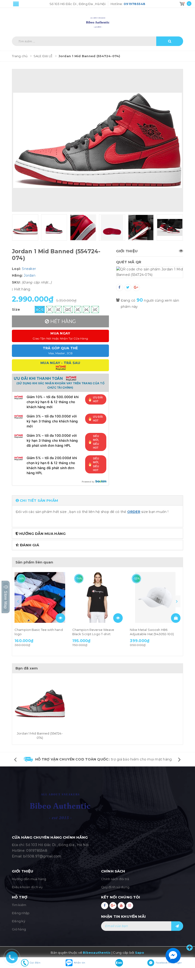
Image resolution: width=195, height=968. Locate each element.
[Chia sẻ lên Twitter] (128, 287)
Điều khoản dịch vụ (27, 887)
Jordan (29, 275)
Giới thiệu (127, 251)
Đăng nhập (20, 913)
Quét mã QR (128, 262)
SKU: (16, 282)
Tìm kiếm (19, 905)
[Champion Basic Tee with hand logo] (40, 597)
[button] (97, 500)
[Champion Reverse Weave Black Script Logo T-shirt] (97, 597)
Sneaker (29, 269)
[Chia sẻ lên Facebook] (119, 287)
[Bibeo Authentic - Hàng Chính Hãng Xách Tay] (97, 20)
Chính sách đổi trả (115, 879)
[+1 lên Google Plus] (136, 287)
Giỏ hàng (19, 929)
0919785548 (36, 850)
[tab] (97, 500)
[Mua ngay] (175, 618)
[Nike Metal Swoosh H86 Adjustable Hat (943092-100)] (155, 597)
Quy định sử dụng (115, 887)
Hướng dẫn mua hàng (29, 879)
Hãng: (17, 275)
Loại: (16, 269)
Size (16, 309)
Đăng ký (18, 921)
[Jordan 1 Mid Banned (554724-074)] (40, 703)
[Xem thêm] (60, 618)
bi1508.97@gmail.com (42, 856)
